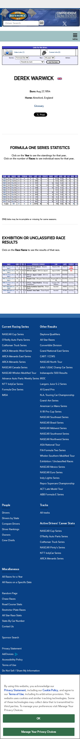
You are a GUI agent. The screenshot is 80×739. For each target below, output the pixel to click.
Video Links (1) (18, 52)
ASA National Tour (50, 444)
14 (73, 204)
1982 (4, 181)
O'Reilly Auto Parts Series (16, 339)
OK (38, 718)
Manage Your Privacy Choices (38, 731)
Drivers (6, 512)
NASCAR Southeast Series (54, 417)
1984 (4, 185)
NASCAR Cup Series (13, 334)
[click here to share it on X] (66, 23)
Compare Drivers (11, 523)
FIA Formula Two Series (53, 450)
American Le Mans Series (53, 406)
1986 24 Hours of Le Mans (9, 271)
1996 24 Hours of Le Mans (9, 283)
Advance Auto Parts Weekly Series (20, 378)
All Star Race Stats (12, 615)
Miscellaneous (10, 569)
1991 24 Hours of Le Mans (9, 275)
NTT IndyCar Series (12, 384)
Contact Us (8, 626)
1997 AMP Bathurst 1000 (8, 287)
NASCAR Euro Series (51, 472)
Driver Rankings (10, 529)
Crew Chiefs (8, 540)
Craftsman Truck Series (14, 345)
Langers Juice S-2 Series (53, 384)
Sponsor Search (10, 637)
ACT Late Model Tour (51, 489)
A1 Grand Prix (47, 389)
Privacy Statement (12, 648)
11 (73, 178)
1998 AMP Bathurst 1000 (8, 291)
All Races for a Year (12, 576)
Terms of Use (9, 665)
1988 (4, 194)
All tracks (45, 512)
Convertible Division (51, 345)
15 (12, 183)
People (6, 505)
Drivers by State (10, 518)
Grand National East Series (54, 350)
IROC (43, 378)
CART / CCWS (47, 356)
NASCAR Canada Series (14, 367)
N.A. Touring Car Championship (57, 395)
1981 (4, 178)
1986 (4, 190)
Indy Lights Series (49, 478)
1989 (4, 197)
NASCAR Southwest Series (54, 433)
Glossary (39, 106)
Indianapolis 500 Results (53, 373)
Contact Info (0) (54, 52)
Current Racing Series (15, 326)
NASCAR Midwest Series (53, 428)
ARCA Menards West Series (17, 350)
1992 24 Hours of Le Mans (9, 279)
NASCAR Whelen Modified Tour (19, 373)
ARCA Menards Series (14, 361)
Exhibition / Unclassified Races (56, 461)
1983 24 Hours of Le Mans (9, 267)
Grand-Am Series (49, 400)
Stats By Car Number (13, 621)
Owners (6, 534)
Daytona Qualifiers (50, 334)
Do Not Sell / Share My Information (21, 670)
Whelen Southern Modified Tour (57, 455)
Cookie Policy (50, 690)
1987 (4, 192)
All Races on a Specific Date (17, 582)
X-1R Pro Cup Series (51, 411)
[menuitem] (21, 654)
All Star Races (47, 339)
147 (14, 204)
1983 (4, 183)
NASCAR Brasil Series (52, 422)
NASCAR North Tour (51, 361)
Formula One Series (12, 389)
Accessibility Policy (12, 659)
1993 (4, 201)
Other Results (48, 326)
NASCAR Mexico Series (52, 466)
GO (41, 22)
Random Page (9, 593)
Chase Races (9, 598)
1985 (4, 188)
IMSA (5, 395)
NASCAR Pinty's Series (52, 547)
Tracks (44, 505)
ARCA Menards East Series (16, 356)
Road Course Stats (12, 604)
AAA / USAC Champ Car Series (56, 367)
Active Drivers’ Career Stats (57, 523)
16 (12, 185)
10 (12, 190)
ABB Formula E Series (52, 494)
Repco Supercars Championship (57, 483)
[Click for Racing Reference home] (40, 17)
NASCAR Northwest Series (54, 439)
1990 (4, 199)
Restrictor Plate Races (14, 609)
